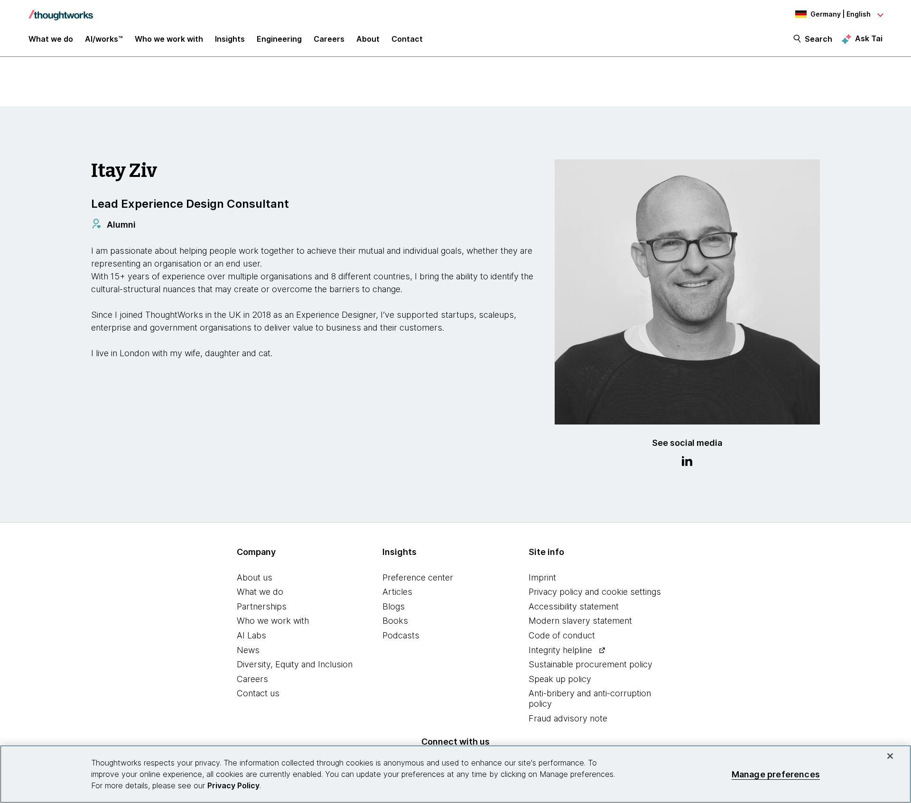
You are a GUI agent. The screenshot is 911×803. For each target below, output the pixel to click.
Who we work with (273, 621)
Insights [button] (230, 39)
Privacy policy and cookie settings (595, 592)
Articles (397, 592)
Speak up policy (560, 679)
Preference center (417, 577)
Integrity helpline (560, 650)
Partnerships (262, 606)
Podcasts (400, 635)
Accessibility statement (574, 606)
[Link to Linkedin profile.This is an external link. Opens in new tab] (687, 462)
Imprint (542, 577)
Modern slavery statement (580, 621)
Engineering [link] (279, 39)
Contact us (258, 693)
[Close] (890, 756)
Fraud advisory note (568, 718)
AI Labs (251, 635)
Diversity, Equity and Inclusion (295, 664)
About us (254, 577)
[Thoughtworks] (60, 10)
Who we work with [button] (169, 39)
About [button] (368, 39)
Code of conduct (562, 635)
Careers (252, 679)
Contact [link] (407, 39)
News (248, 650)
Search (818, 39)
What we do (260, 592)
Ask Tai (869, 38)
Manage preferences (776, 774)
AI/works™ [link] (104, 39)
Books (395, 621)
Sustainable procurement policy (590, 664)
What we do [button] (50, 39)
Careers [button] (329, 39)
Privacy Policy (233, 785)
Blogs (393, 606)
